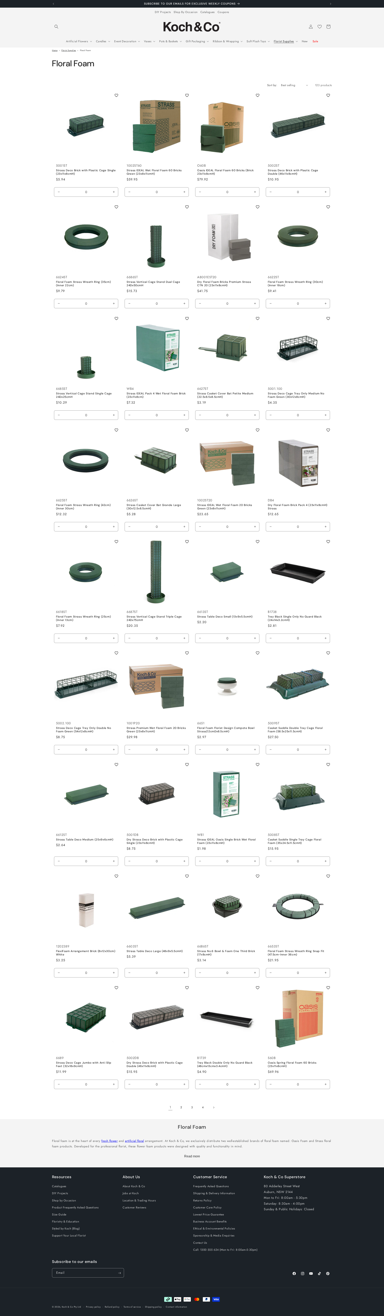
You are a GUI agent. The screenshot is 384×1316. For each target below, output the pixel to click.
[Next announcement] (330, 4)
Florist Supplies (68, 50)
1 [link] (170, 1107)
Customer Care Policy (207, 1207)
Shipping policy (153, 1306)
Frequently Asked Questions (211, 1186)
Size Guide (59, 1214)
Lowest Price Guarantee (208, 1214)
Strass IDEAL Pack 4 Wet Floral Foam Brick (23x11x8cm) (156, 395)
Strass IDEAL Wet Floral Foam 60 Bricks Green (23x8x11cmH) (154, 172)
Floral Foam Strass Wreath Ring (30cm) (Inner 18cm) (295, 283)
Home (54, 50)
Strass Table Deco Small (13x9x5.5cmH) (224, 616)
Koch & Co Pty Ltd (71, 1306)
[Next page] (213, 1107)
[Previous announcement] (53, 4)
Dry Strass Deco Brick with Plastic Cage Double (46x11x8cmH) (155, 1064)
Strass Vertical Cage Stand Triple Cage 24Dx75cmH (154, 618)
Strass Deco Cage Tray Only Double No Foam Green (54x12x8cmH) (83, 729)
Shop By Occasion (186, 12)
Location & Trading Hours (139, 1200)
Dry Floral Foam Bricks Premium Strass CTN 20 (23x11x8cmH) (224, 283)
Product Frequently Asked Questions (75, 1207)
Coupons (223, 12)
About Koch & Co (134, 1186)
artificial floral (134, 1141)
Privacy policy (93, 1306)
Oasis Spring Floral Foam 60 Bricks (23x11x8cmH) (292, 1064)
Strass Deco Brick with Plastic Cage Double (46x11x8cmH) (293, 172)
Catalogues (207, 12)
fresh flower (109, 1141)
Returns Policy (202, 1200)
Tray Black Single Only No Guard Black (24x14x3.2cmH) (295, 618)
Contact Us (200, 1243)
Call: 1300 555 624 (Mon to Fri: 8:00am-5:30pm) (225, 1250)
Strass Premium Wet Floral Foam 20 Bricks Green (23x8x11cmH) (156, 729)
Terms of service (132, 1306)
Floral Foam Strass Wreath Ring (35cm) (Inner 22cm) (83, 283)
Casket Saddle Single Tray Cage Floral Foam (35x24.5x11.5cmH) (294, 841)
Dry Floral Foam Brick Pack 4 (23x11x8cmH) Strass (297, 506)
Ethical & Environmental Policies (214, 1229)
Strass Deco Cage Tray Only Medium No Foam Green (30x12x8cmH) (296, 395)
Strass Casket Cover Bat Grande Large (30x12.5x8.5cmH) (154, 506)
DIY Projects (163, 12)
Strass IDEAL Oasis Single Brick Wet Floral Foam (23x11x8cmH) (226, 841)
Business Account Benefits (210, 1221)
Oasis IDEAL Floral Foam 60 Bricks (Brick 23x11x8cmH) (225, 172)
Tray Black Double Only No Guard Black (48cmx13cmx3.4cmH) (224, 1064)
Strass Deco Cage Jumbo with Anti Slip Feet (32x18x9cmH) (83, 1064)
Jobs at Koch (131, 1193)
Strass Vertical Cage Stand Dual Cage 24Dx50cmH (153, 283)
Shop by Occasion (64, 1200)
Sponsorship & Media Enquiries (213, 1236)
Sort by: (272, 85)
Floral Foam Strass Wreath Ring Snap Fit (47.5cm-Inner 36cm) (296, 952)
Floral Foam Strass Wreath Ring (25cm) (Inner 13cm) (83, 618)
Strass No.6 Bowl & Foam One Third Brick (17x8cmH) (226, 952)
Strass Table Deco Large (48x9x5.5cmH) (155, 951)
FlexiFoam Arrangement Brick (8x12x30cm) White (85, 952)
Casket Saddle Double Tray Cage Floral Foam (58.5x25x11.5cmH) (295, 729)
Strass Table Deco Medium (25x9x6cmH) (84, 839)
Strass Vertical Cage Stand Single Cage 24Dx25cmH (84, 395)
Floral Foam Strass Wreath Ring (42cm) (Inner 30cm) (83, 506)
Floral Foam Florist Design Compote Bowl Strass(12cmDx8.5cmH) (226, 729)
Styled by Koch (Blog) (66, 1229)
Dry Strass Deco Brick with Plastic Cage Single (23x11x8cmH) (155, 841)
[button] (56, 26)
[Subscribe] (119, 1273)
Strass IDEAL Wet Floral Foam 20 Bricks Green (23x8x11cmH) (224, 506)
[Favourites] (319, 26)
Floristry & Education (65, 1221)
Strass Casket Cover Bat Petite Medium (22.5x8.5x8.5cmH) (225, 395)
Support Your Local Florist (69, 1236)
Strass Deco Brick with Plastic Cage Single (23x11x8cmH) (86, 172)
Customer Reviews (134, 1207)
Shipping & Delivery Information (214, 1193)
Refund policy (112, 1306)
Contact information (176, 1306)
